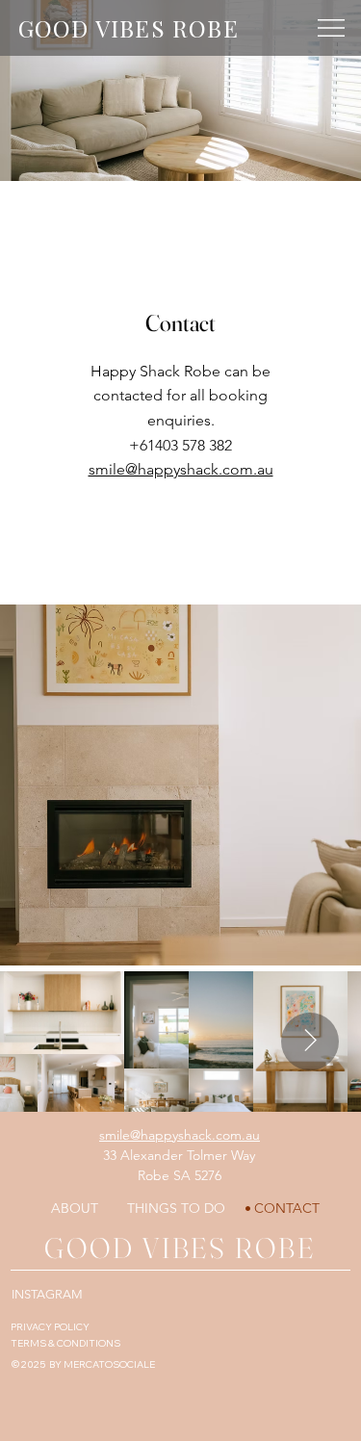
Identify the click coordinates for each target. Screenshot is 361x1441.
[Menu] (332, 28)
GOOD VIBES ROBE (128, 28)
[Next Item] (310, 1041)
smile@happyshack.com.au (181, 469)
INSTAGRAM (47, 1294)
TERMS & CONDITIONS (65, 1343)
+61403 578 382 (180, 445)
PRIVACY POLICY (50, 1327)
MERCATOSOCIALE (109, 1364)
